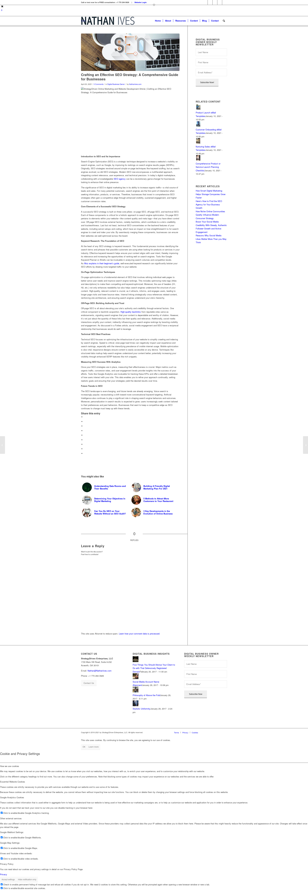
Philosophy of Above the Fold (146, 695)
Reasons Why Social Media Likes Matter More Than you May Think (211, 239)
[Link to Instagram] (210, 2)
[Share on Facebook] (85, 416)
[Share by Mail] (85, 453)
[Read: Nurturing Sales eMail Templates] (198, 143)
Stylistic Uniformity (141, 708)
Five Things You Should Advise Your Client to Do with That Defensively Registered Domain (154, 668)
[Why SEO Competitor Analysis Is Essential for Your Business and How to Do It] (305, 445)
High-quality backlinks (130, 311)
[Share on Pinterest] (85, 430)
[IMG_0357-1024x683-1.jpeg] (130, 52)
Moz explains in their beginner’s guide (101, 263)
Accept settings (8, 879)
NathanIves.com (135, 84)
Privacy (3, 874)
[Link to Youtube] (224, 2)
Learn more (94, 746)
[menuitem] (158, 20)
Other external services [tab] (11, 818)
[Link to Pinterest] (215, 2)
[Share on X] (85, 421)
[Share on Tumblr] (85, 439)
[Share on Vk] (85, 444)
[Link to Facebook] (205, 2)
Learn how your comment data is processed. (139, 633)
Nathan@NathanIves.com (99, 670)
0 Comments (98, 84)
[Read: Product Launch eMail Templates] (198, 109)
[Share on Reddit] (85, 448)
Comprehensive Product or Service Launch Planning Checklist (208, 167)
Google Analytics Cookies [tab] (12, 797)
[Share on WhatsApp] (85, 426)
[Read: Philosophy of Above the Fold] (135, 691)
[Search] (224, 20)
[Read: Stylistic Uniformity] (135, 705)
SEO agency (120, 178)
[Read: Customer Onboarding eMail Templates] (198, 126)
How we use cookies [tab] (9, 766)
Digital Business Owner (116, 84)
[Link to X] (219, 2)
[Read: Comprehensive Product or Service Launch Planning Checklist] (198, 160)
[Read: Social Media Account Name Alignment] (135, 678)
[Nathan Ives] (108, 20)
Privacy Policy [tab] (6, 863)
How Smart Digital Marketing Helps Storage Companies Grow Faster (210, 194)
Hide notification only (27, 879)
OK (84, 746)
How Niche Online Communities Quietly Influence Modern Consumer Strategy (210, 215)
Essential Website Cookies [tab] (12, 781)
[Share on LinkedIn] (85, 435)
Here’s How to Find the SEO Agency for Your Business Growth (209, 205)
